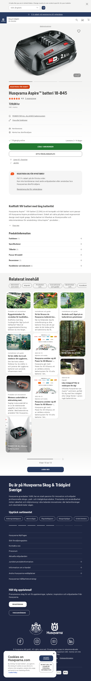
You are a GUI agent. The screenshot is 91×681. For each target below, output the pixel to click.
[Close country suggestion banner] (87, 4)
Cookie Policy (13, 672)
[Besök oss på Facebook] (20, 641)
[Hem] (3, 20)
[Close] (54, 653)
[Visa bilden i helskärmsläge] (45, 53)
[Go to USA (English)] (43, 8)
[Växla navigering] (88, 20)
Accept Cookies (46, 658)
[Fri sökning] (76, 20)
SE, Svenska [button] (12, 21)
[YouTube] (54, 641)
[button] (78, 31)
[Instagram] (37, 641)
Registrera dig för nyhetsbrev (29, 189)
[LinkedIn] (70, 641)
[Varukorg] (82, 20)
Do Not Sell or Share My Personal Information (46, 667)
